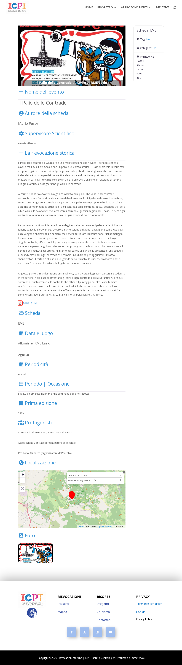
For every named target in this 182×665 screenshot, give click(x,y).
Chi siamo (103, 612)
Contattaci (104, 620)
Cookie (140, 612)
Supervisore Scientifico (49, 133)
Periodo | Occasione (47, 383)
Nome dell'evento (44, 91)
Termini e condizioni (149, 604)
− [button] (23, 480)
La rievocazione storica (49, 153)
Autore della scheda (46, 113)
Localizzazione (40, 462)
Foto (30, 535)
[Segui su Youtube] (110, 632)
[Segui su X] (84, 632)
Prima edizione (41, 403)
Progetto (103, 604)
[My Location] (95, 480)
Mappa (62, 612)
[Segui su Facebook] (71, 632)
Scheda (33, 313)
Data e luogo (39, 333)
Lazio (149, 39)
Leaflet (81, 526)
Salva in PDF (30, 302)
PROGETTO (105, 7)
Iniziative (63, 604)
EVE (155, 48)
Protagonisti (38, 422)
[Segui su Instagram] (97, 632)
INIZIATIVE (162, 7)
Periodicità (36, 364)
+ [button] (23, 474)
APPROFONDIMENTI (134, 7)
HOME (89, 7)
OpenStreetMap (105, 526)
